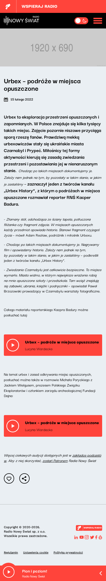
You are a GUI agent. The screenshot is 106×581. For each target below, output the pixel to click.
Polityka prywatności (68, 552)
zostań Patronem (55, 460)
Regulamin (11, 552)
